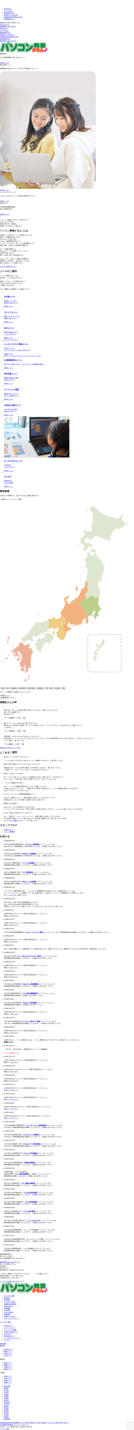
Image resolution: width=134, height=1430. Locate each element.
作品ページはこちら (11, 916)
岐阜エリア (8, 1363)
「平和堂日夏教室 (29, 1162)
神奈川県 (7, 1386)
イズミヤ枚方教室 (29, 1211)
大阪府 (6, 1394)
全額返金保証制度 (9, 37)
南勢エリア (8, 1382)
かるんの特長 (8, 1312)
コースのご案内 (9, 1296)
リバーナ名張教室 (28, 863)
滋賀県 (6, 1398)
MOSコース (8, 1334)
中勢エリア (8, 1378)
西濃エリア (8, 1365)
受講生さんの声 (11, 15)
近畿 (40, 688)
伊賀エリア (8, 1380)
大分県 (6, 1415)
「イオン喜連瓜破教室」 (22, 1174)
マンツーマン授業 (10, 1330)
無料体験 (3, 26)
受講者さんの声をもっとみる (10, 748)
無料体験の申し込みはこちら (10, 1262)
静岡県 (6, 1388)
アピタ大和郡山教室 (33, 1220)
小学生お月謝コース (11, 1332)
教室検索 (9, 13)
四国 (51, 688)
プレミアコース (9, 1328)
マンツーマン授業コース (12, 820)
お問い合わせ (11, 26)
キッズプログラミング (12, 1338)
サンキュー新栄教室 (32, 844)
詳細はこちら (4, 63)
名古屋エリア (8, 1349)
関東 (14, 688)
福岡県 (6, 1407)
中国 (46, 688)
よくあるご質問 (9, 1302)
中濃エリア (8, 1367)
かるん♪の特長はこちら (8, 266)
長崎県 (6, 1411)
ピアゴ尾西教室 (27, 872)
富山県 (6, 1390)
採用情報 (9, 19)
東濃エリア (8, 1369)
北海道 (3, 688)
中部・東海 (27, 688)
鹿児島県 (7, 1419)
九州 (57, 688)
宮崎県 (6, 1417)
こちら (12, 895)
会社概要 (7, 1310)
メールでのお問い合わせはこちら (12, 1281)
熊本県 (6, 1413)
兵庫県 (6, 1396)
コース (8, 11)
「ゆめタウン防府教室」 (30, 1003)
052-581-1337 (4, 24)
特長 (7, 9)
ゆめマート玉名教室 (29, 881)
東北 (8, 688)
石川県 (6, 1392)
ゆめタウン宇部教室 (29, 853)
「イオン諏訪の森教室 (27, 1183)
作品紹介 (7, 1298)
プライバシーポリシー (12, 1318)
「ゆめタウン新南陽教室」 (30, 984)
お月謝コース (8, 1326)
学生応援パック (9, 1336)
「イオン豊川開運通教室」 (30, 993)
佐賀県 (6, 1409)
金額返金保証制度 (13, 17)
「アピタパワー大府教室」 (31, 1134)
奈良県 (6, 1400)
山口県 (6, 1404)
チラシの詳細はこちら (12, 1053)
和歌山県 (7, 1402)
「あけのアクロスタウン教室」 (32, 956)
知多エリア (8, 1353)
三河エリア (8, 1355)
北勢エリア (8, 1376)
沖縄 (63, 688)
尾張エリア (8, 1351)
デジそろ (7, 1340)
